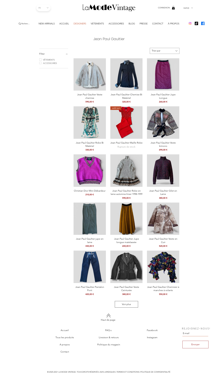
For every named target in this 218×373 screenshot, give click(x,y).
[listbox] (188, 8)
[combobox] (164, 51)
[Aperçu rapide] (90, 74)
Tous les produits (64, 337)
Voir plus (126, 304)
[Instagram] (190, 23)
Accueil (65, 330)
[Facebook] (203, 23)
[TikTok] (196, 23)
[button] (173, 8)
